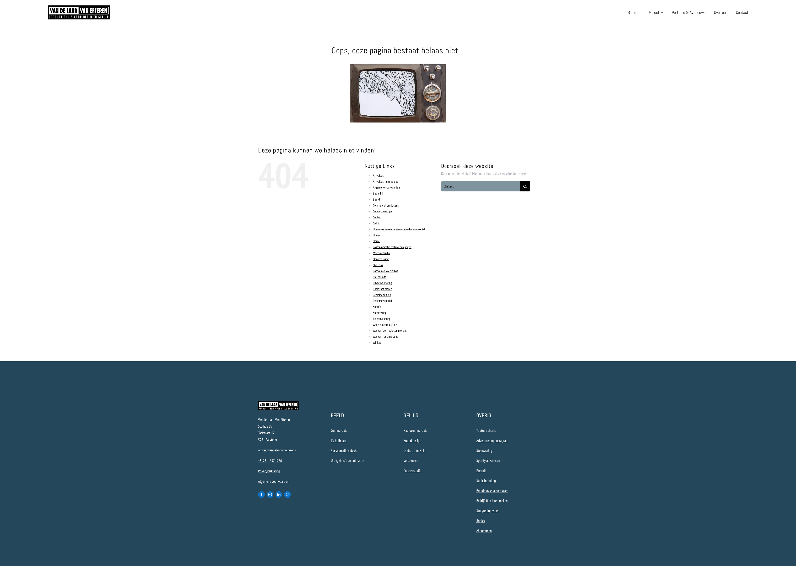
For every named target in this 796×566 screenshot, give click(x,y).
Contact (377, 217)
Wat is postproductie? (385, 325)
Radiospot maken (382, 289)
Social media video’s (344, 450)
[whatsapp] (287, 494)
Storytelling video (487, 510)
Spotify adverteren (488, 460)
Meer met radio (381, 253)
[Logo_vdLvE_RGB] (79, 7)
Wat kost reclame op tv (385, 336)
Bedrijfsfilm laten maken (492, 500)
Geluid (376, 223)
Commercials (339, 430)
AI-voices (378, 175)
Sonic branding (486, 480)
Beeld (376, 199)
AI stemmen (484, 530)
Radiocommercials (415, 430)
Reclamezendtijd (382, 301)
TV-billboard (339, 440)
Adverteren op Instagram (492, 440)
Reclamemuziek (382, 295)
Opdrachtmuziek (414, 450)
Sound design (412, 440)
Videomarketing (382, 319)
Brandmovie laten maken (492, 490)
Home (376, 235)
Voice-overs (411, 460)
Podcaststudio (412, 470)
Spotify (377, 307)
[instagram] (270, 494)
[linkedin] (278, 494)
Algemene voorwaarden (386, 187)
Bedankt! (378, 193)
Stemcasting (380, 313)
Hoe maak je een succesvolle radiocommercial (399, 229)
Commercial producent (385, 205)
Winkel (377, 342)
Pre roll (481, 470)
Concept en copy (382, 211)
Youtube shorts (486, 430)
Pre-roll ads (379, 277)
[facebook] (261, 494)
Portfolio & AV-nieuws (385, 271)
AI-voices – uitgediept (385, 181)
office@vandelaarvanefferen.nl (277, 450)
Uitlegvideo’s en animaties (347, 460)
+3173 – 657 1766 (270, 460)
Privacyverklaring (382, 283)
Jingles (480, 520)
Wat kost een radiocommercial (389, 330)
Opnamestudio (381, 259)
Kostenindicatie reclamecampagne (392, 247)
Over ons (378, 265)
